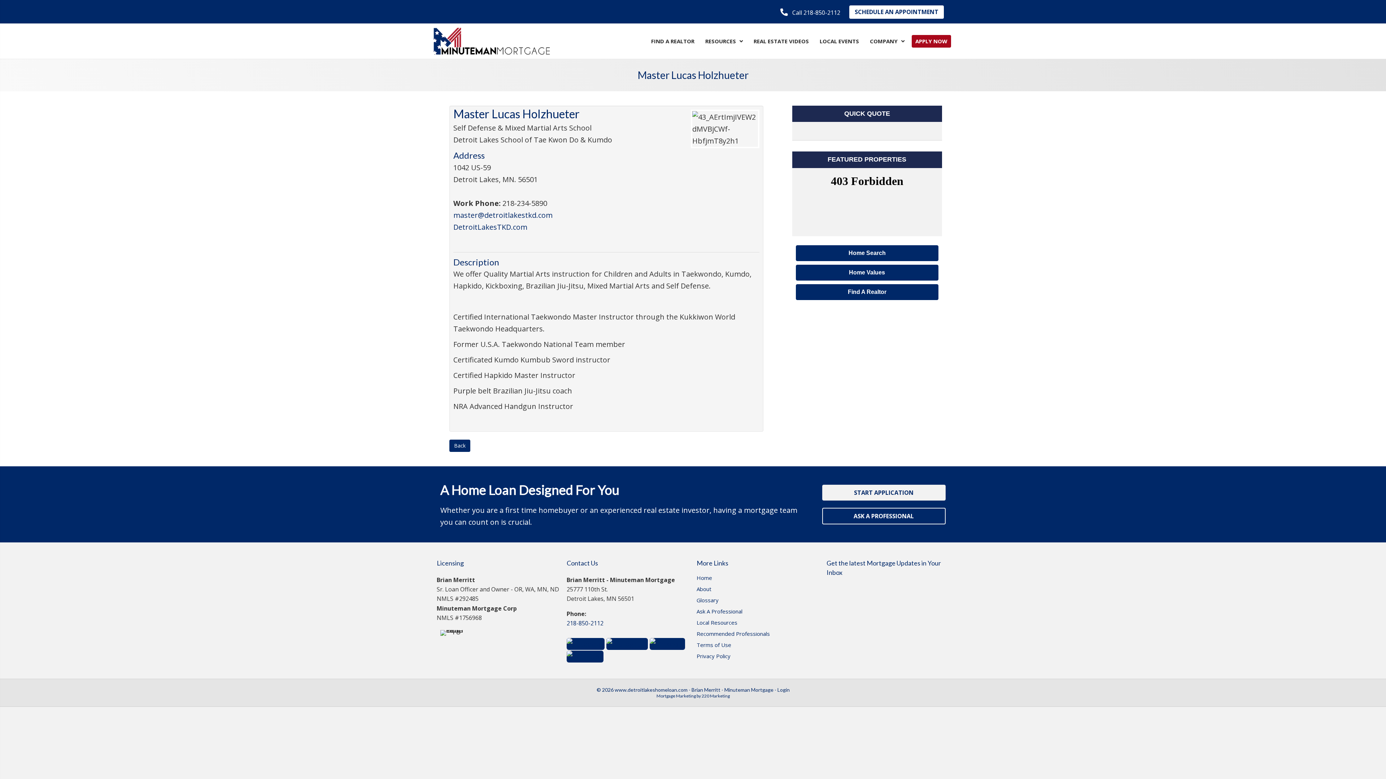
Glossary (708, 601)
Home (704, 578)
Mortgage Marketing (676, 696)
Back (460, 445)
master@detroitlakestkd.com (503, 215)
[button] (810, 12)
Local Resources (717, 623)
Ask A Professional (719, 612)
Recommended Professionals (733, 634)
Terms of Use (714, 645)
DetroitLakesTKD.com (490, 227)
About (704, 589)
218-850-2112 (585, 623)
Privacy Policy (714, 656)
